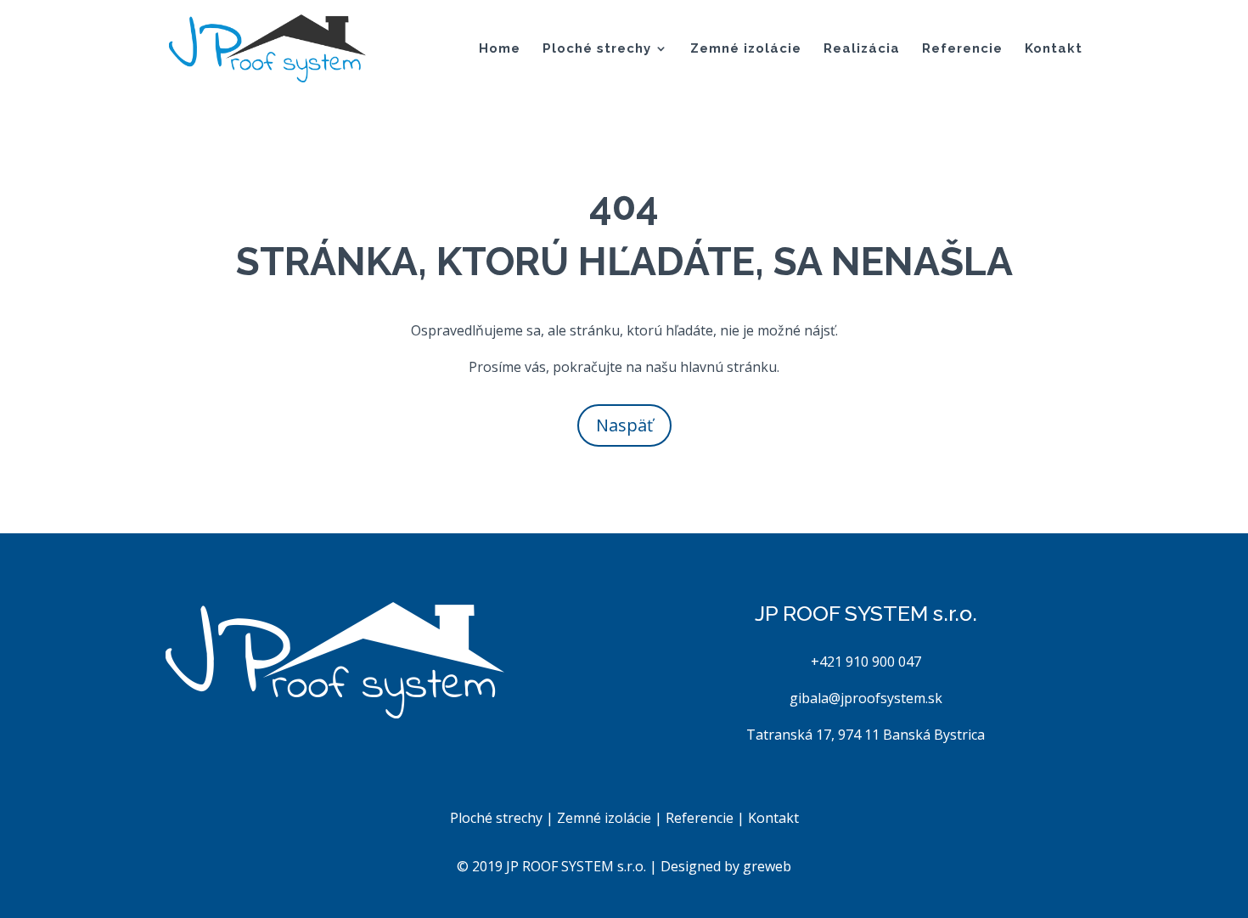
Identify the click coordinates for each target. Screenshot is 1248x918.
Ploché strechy (596, 49)
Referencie (962, 49)
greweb (767, 866)
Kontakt (1053, 49)
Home (499, 49)
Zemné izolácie (745, 49)
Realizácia (862, 49)
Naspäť (624, 425)
